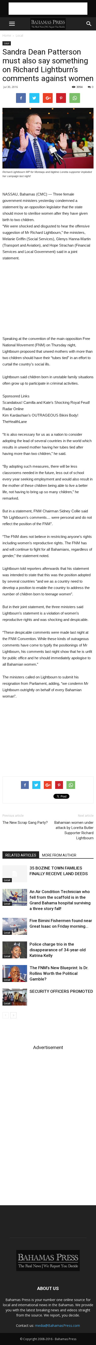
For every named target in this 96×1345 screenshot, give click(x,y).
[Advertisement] (48, 8)
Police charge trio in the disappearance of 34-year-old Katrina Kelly (58, 950)
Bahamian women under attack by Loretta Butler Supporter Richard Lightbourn (74, 830)
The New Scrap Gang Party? (25, 822)
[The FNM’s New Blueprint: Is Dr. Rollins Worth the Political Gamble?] (14, 973)
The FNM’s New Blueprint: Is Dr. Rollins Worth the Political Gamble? (59, 973)
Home (6, 35)
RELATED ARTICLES (20, 855)
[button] (89, 23)
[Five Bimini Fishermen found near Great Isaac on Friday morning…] (14, 926)
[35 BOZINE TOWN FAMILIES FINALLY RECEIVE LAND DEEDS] (14, 873)
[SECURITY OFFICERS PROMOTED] (14, 997)
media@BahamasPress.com (57, 1325)
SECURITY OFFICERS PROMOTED (61, 991)
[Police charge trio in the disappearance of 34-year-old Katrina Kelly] (14, 949)
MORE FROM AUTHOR (59, 855)
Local (19, 35)
